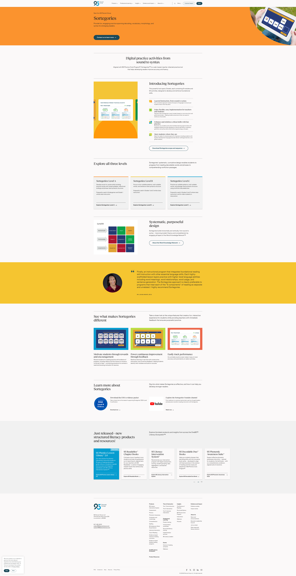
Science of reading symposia (168, 546)
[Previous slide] (194, 482)
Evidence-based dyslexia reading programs (153, 542)
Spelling (151, 524)
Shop (105, 569)
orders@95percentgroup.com (101, 526)
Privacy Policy (16, 566)
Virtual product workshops (167, 525)
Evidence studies (195, 506)
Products (151, 504)
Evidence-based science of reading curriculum (153, 537)
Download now (114, 409)
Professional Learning (166, 519)
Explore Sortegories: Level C (179, 205)
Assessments (152, 510)
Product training (167, 522)
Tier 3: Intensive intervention (167, 512)
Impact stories (194, 508)
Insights (179, 504)
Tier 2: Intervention (167, 508)
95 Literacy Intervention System (154, 507)
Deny (13, 570)
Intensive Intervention (154, 530)
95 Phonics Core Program (181, 513)
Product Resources (154, 557)
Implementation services (167, 533)
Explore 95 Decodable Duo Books (188, 476)
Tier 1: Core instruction (168, 506)
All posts (179, 521)
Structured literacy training (167, 529)
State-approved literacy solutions (195, 528)
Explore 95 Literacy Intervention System (160, 475)
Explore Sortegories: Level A (105, 205)
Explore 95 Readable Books (131, 476)
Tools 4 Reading (153, 532)
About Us (193, 514)
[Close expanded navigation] (201, 7)
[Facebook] (187, 570)
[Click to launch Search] (174, 3)
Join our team (194, 525)
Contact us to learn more (105, 37)
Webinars (165, 549)
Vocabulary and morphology (153, 518)
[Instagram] (194, 570)
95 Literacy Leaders (168, 536)
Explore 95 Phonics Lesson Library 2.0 (105, 475)
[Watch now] (156, 404)
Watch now (169, 409)
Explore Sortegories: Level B (142, 205)
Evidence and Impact (196, 504)
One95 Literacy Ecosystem (153, 551)
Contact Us (99, 569)
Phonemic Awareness (154, 515)
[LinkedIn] (198, 570)
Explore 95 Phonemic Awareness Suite (216, 475)
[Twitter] (190, 570)
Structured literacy (181, 510)
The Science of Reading (180, 507)
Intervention (180, 516)
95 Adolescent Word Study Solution (154, 527)
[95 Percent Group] (99, 3)
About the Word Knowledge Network (165, 243)
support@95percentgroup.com (102, 527)
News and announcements (195, 518)
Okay (6, 570)
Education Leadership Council (196, 522)
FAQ (95, 569)
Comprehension (153, 521)
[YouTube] (201, 570)
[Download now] (101, 404)
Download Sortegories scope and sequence (167, 148)
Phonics (151, 512)
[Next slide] (198, 482)
